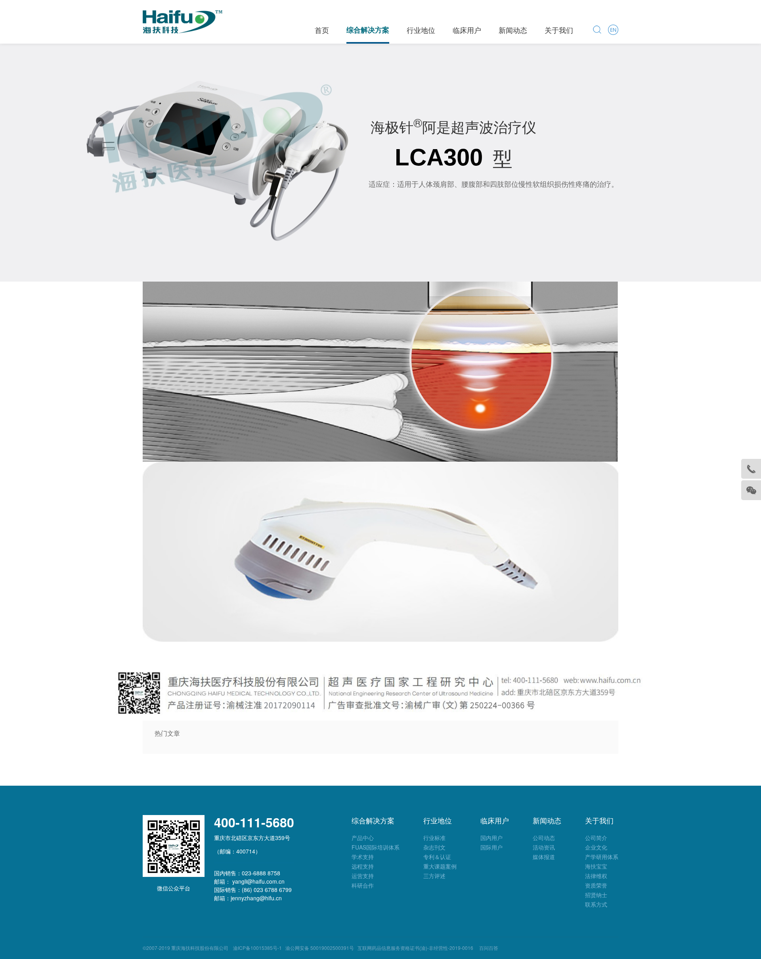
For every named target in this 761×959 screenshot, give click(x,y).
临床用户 (467, 30)
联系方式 (596, 904)
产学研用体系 (601, 857)
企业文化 (596, 847)
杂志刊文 (434, 847)
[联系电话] (751, 469)
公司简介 (596, 838)
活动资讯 (544, 847)
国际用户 (491, 847)
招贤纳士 (596, 895)
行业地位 (421, 30)
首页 (322, 30)
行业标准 (434, 838)
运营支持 (363, 876)
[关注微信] (751, 490)
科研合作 (363, 885)
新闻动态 (513, 30)
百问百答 (488, 947)
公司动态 (544, 838)
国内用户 (491, 838)
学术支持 (363, 857)
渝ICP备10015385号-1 (256, 947)
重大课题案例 (440, 866)
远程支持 (363, 866)
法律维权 (596, 876)
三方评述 (434, 876)
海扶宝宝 (596, 866)
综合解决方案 (367, 30)
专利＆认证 (437, 857)
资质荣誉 (596, 885)
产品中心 (363, 838)
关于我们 (559, 30)
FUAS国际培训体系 (376, 847)
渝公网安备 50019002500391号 (319, 947)
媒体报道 (544, 857)
